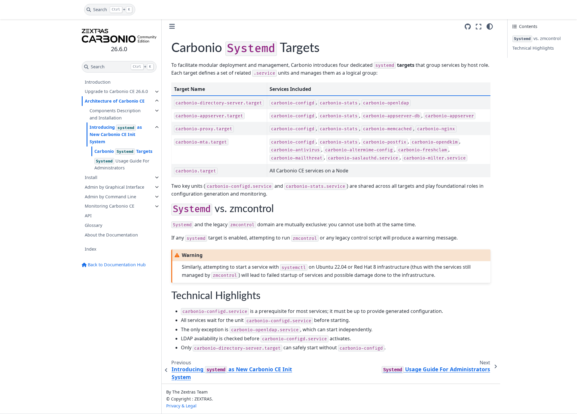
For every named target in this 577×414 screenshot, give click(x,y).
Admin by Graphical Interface (114, 187)
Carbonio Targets (123, 151)
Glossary (93, 225)
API (88, 215)
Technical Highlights (533, 48)
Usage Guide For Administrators (121, 164)
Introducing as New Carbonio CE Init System (116, 135)
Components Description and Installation (115, 114)
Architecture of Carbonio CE (115, 101)
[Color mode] (489, 26)
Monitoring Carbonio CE (109, 206)
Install (91, 177)
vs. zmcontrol (537, 38)
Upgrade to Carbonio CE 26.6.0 (116, 91)
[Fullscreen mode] (478, 26)
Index (90, 249)
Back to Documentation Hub (116, 264)
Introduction (98, 82)
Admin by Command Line (110, 196)
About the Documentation (111, 235)
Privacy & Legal (181, 406)
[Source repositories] (467, 27)
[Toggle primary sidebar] (172, 26)
